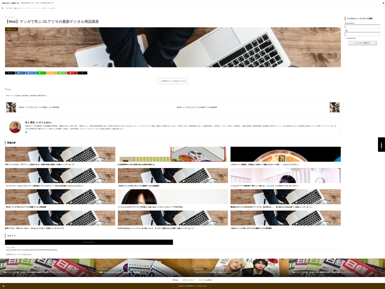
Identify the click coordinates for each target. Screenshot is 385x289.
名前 (346, 30)
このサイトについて (188, 280)
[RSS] (383, 3)
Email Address (349, 23)
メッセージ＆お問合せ (205, 280)
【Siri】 (7, 95)
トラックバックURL (10, 247)
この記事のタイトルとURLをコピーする (173, 81)
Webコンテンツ (11, 29)
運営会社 (175, 280)
